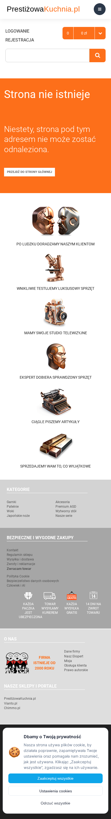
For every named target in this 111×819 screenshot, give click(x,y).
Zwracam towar (19, 569)
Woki (10, 511)
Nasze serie (64, 516)
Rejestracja (19, 40)
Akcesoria (63, 502)
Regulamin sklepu (20, 555)
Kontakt (12, 550)
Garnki (11, 502)
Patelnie (13, 506)
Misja (68, 661)
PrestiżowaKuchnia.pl (20, 698)
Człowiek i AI (16, 585)
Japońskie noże (18, 516)
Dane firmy (72, 651)
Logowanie (17, 31)
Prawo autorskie (76, 670)
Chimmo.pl (12, 708)
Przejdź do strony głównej (29, 172)
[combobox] (47, 55)
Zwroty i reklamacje (21, 564)
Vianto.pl (10, 703)
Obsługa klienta (75, 665)
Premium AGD (66, 506)
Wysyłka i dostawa (20, 559)
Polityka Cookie (18, 576)
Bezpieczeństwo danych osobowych (33, 581)
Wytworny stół (66, 511)
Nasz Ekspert (73, 656)
